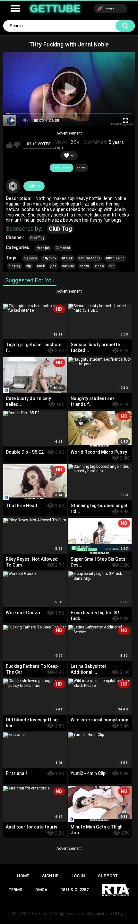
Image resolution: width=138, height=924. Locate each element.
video (99, 266)
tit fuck (67, 258)
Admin (34, 186)
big (28, 266)
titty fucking (115, 258)
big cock (30, 258)
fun (112, 266)
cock (41, 266)
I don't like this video (17, 145)
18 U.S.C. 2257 (75, 889)
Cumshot (63, 248)
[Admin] (13, 186)
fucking (15, 266)
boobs (84, 266)
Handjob (43, 248)
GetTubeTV (42, 913)
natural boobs (89, 258)
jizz (53, 266)
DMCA (41, 889)
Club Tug (60, 228)
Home (23, 875)
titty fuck (49, 258)
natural (68, 266)
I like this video (9, 145)
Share (81, 167)
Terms (15, 889)
